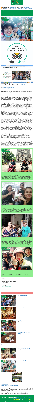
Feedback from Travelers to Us (5, 384)
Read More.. (3, 394)
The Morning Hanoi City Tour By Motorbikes (24, 344)
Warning (9, 15)
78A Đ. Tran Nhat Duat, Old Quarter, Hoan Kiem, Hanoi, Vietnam (15, 5)
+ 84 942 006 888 (13, 7)
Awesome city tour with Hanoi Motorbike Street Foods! (9, 385)
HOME (3, 10)
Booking (13, 15)
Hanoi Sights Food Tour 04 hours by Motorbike (25, 307)
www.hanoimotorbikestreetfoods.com (25, 8)
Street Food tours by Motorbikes (22, 295)
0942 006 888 (26, 7)
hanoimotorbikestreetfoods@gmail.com (12, 8)
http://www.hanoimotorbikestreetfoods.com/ (11, 401)
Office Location (4, 15)
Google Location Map (25, 84)
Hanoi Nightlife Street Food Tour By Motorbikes (25, 320)
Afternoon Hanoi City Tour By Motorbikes (24, 348)
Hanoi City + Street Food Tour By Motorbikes (24, 360)
